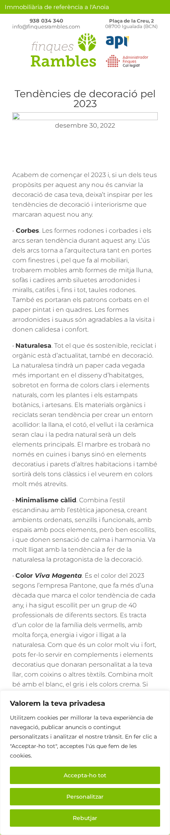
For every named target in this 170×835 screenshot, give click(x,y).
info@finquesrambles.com (46, 26)
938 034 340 (46, 20)
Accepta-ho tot (85, 775)
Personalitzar (85, 796)
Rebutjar (85, 818)
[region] (85, 762)
